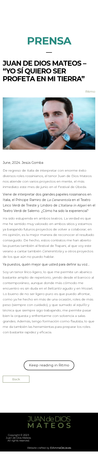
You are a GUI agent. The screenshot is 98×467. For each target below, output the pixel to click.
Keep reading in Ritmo (49, 365)
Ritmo (90, 91)
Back (16, 379)
